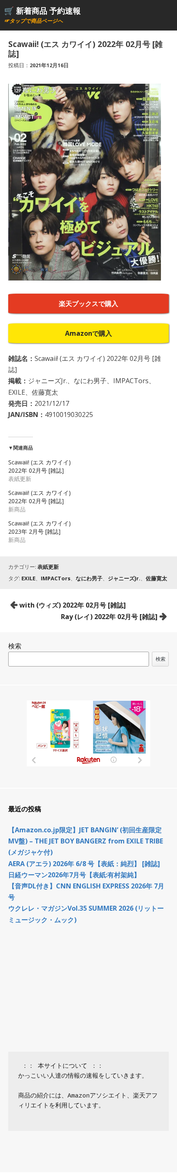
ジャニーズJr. (124, 578)
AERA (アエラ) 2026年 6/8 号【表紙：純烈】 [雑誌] (84, 863)
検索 (14, 645)
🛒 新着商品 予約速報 (42, 10)
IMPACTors (55, 578)
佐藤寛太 (156, 578)
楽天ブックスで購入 (88, 303)
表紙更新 (48, 566)
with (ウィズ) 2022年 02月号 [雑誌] (72, 605)
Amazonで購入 (88, 333)
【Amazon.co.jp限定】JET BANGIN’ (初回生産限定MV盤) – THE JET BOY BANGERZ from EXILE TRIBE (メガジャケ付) (85, 841)
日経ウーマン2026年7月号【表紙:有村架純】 (74, 874)
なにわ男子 (89, 578)
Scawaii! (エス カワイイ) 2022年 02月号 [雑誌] (39, 466)
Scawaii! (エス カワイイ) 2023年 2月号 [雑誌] (39, 527)
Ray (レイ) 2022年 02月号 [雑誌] (109, 616)
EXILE (28, 578)
